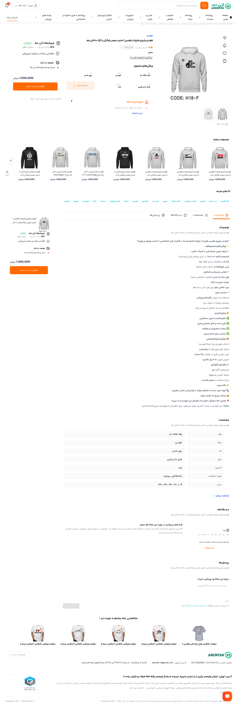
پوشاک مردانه (220, 23)
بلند (180, 468)
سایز (150, 52)
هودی (209, 23)
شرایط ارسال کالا (135, 102)
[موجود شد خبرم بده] (225, 45)
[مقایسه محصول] (225, 61)
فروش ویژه (12, 17)
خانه (230, 23)
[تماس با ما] (227, 696)
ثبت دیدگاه (209, 548)
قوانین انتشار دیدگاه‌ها (195, 605)
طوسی (178, 443)
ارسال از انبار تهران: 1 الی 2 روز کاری (128, 107)
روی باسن (177, 451)
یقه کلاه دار (175, 434)
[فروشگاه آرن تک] (221, 6)
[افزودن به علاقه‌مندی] (225, 53)
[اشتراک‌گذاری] (225, 38)
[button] (11, 160)
